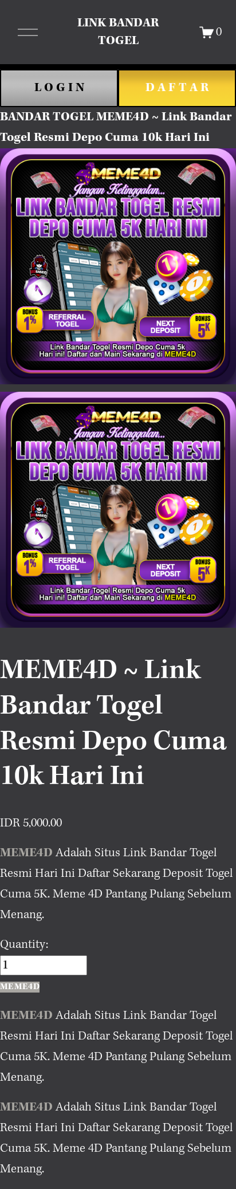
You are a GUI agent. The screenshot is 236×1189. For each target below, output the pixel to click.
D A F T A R (177, 87)
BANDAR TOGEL (46, 116)
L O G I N (59, 87)
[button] (20, 987)
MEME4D (26, 852)
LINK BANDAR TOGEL (118, 31)
